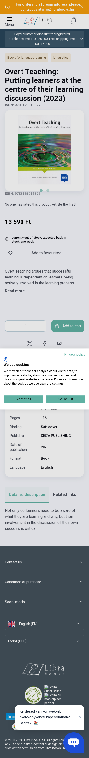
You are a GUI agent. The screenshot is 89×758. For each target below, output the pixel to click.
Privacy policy (74, 354)
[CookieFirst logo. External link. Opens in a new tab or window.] (5, 359)
